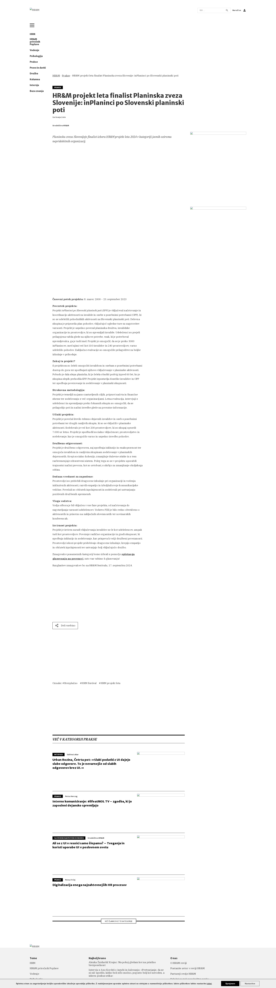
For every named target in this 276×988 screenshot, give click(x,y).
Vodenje (34, 50)
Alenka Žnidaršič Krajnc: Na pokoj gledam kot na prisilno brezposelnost (122, 964)
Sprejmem (230, 983)
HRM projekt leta (110, 683)
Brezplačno (70, 683)
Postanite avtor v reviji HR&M (187, 968)
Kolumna (35, 79)
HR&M (56, 75)
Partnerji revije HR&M (183, 973)
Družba (34, 73)
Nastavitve (250, 983)
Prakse (34, 62)
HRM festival (89, 683)
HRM (32, 34)
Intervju (34, 85)
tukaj (209, 983)
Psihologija (36, 56)
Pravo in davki (38, 68)
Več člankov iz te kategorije (118, 921)
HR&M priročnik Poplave (35, 42)
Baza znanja (37, 91)
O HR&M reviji (178, 963)
